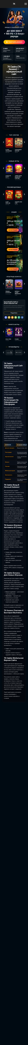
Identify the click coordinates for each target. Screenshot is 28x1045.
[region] (14, 147)
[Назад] (3, 142)
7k (14, 4)
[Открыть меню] (25, 4)
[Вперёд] (24, 142)
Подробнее (14, 312)
